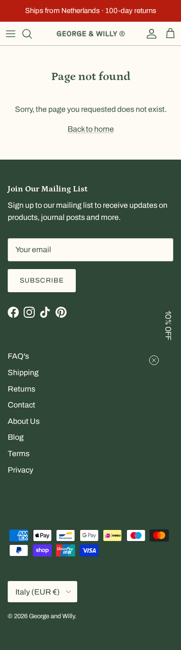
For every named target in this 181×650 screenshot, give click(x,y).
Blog (16, 437)
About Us (24, 421)
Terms (18, 453)
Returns (21, 389)
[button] (169, 325)
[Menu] (10, 33)
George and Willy (52, 616)
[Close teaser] (154, 360)
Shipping (23, 372)
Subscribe (42, 280)
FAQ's (18, 356)
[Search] (31, 33)
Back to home (91, 129)
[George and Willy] (91, 34)
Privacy (20, 470)
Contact (21, 405)
